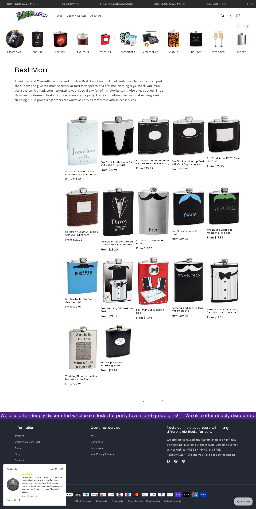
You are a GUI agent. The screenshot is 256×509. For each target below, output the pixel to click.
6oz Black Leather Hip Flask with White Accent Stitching (152, 162)
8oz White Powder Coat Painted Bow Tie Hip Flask (80, 173)
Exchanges (97, 448)
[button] (223, 16)
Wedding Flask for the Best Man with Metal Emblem (81, 378)
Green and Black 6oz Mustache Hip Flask (219, 231)
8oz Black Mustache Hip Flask (150, 242)
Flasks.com (87, 501)
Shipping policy (153, 501)
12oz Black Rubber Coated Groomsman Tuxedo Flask (117, 243)
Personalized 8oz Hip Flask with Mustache (188, 310)
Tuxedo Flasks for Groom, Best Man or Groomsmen (222, 311)
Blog (17, 454)
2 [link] (163, 401)
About (18, 448)
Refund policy (102, 501)
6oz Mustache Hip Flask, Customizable (79, 301)
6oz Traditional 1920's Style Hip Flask (223, 160)
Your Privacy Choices (102, 454)
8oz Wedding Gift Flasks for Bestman (117, 310)
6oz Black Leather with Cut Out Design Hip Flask (117, 164)
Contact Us (97, 441)
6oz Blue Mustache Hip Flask (185, 233)
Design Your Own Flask (27, 441)
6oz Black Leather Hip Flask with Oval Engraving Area (188, 163)
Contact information (173, 501)
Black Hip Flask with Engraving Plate (112, 364)
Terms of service (135, 501)
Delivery (19, 460)
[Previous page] (144, 402)
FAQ (93, 435)
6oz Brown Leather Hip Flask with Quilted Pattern (82, 234)
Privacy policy (118, 501)
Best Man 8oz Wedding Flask (150, 312)
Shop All (19, 435)
